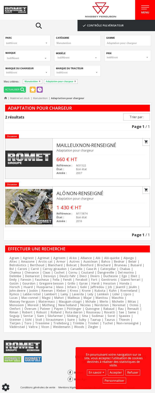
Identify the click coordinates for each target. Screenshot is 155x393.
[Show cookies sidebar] (5, 387)
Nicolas (85, 305)
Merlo (104, 301)
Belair (132, 261)
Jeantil (120, 287)
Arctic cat (45, 261)
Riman (13, 312)
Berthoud (37, 265)
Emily (13, 279)
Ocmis (133, 305)
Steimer (15, 319)
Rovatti (109, 312)
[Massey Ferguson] (100, 10)
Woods (79, 327)
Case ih (91, 269)
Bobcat (71, 265)
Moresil (33, 305)
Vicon (45, 327)
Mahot (59, 298)
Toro (27, 323)
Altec (13, 261)
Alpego (128, 258)
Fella (56, 279)
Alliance (86, 258)
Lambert (50, 294)
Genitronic (109, 279)
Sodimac (98, 316)
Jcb (110, 287)
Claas (46, 272)
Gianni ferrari (130, 279)
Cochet (59, 272)
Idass (60, 287)
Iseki (83, 287)
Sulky (82, 319)
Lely (90, 294)
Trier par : (137, 117)
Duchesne (110, 276)
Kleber (61, 290)
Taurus (110, 319)
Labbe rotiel (32, 294)
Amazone (28, 261)
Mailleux (74, 298)
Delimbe (15, 276)
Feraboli (81, 279)
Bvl (11, 269)
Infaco (71, 287)
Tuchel (108, 323)
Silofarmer (55, 316)
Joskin (33, 290)
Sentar (28, 316)
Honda (124, 283)
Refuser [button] (132, 372)
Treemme (42, 323)
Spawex (124, 316)
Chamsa (15, 272)
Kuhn (113, 290)
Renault (133, 309)
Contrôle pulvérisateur (105, 25)
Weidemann (61, 327)
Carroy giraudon (55, 269)
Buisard (136, 265)
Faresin (26, 279)
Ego (124, 276)
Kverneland (128, 290)
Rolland (56, 312)
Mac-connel (29, 298)
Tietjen (14, 323)
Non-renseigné (127, 323)
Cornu (72, 272)
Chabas (125, 269)
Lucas (13, 298)
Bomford (87, 265)
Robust (41, 312)
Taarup (95, 319)
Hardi (95, 283)
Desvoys (49, 276)
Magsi (46, 298)
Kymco (14, 294)
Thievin (124, 319)
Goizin (14, 283)
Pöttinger (74, 309)
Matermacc (47, 301)
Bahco (105, 261)
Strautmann (55, 319)
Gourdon (28, 283)
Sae (121, 312)
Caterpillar (108, 269)
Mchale (90, 301)
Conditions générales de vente (37, 387)
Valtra (33, 327)
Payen (58, 309)
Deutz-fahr (68, 276)
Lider (116, 294)
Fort (94, 279)
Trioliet (93, 323)
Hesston (109, 283)
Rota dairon (73, 312)
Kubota (100, 290)
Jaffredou (97, 287)
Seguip (14, 316)
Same (132, 312)
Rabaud (108, 309)
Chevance (32, 272)
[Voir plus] (77, 158)
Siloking (72, 316)
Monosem (16, 305)
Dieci (83, 276)
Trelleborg (61, 323)
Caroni (22, 269)
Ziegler (93, 327)
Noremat (119, 305)
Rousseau (93, 312)
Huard (28, 287)
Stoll (38, 319)
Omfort (15, 309)
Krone (86, 290)
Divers (95, 276)
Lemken (103, 294)
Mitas (132, 301)
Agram (14, 258)
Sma (85, 316)
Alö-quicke (112, 258)
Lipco (127, 294)
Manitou (102, 298)
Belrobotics (17, 265)
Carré (35, 269)
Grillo (71, 283)
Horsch (14, 287)
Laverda (78, 294)
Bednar (119, 261)
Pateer (45, 309)
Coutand (87, 272)
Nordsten (102, 305)
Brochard (104, 265)
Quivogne (92, 309)
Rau (121, 309)
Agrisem (59, 258)
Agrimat (44, 258)
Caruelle (76, 269)
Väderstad (17, 327)
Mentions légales (68, 387)
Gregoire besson (51, 283)
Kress (74, 290)
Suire (71, 319)
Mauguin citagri (70, 301)
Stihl (28, 319)
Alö (98, 258)
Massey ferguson (22, 301)
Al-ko (73, 258)
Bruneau (120, 265)
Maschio (118, 298)
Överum (30, 309)
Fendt (67, 279)
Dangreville (106, 272)
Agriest (28, 258)
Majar (88, 298)
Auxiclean (90, 261)
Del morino (126, 272)
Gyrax (83, 283)
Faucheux (42, 279)
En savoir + (96, 372)
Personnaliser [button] (114, 380)
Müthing (48, 305)
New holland (67, 305)
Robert (27, 312)
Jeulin (133, 287)
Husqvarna (44, 287)
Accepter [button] (116, 372)
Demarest (32, 276)
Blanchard (55, 265)
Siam (40, 316)
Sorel (111, 316)
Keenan (47, 290)
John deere (17, 290)
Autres (74, 261)
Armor (61, 261)
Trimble (78, 323)
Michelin (118, 301)
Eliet (134, 276)
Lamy (64, 294)
